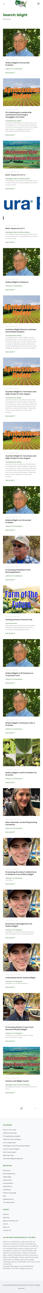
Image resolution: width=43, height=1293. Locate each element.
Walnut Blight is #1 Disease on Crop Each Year (19, 674)
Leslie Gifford (7, 1186)
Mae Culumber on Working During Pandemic (21, 823)
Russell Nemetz (8, 1199)
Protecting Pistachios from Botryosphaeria (17, 571)
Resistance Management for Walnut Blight (18, 925)
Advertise (6, 1218)
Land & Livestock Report (11, 1149)
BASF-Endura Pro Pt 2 (15, 175)
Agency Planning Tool (10, 1221)
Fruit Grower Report (9, 1152)
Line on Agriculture (9, 1143)
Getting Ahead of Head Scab (18, 619)
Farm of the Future (9, 1130)
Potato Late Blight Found (16, 1081)
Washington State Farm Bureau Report (16, 1146)
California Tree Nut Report (12, 1139)
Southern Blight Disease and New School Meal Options (20, 330)
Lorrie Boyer (7, 1190)
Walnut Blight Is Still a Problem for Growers (21, 773)
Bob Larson (6, 1170)
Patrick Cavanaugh (9, 1193)
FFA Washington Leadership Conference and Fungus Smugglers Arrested (18, 114)
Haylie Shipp (7, 1177)
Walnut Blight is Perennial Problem (17, 63)
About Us (6, 1227)
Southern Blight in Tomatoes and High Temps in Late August (20, 392)
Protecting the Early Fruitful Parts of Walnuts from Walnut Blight (21, 873)
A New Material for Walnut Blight (20, 977)
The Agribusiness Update (11, 1136)
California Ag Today (10, 1133)
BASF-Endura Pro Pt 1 (15, 228)
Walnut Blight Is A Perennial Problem (18, 521)
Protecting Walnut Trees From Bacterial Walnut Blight (19, 1028)
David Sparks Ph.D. (9, 1174)
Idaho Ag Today (8, 1155)
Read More (9, 72)
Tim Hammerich (8, 1202)
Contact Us (7, 1230)
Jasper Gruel (7, 1180)
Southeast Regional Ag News (13, 1159)
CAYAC (5, 1224)
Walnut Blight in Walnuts (16, 282)
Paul (4, 1196)
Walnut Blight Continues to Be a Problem (20, 724)
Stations (6, 1214)
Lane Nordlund (8, 1183)
